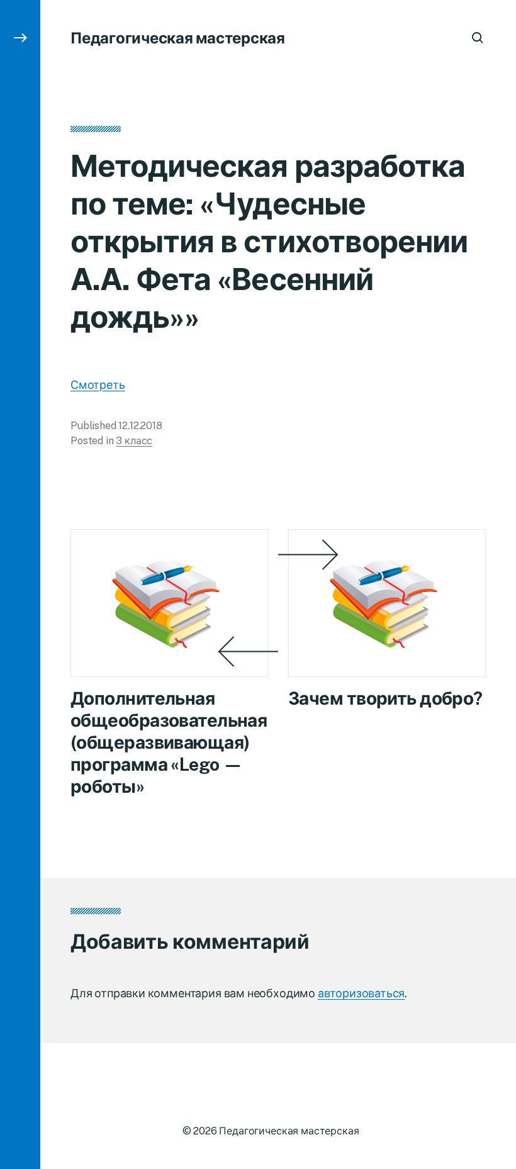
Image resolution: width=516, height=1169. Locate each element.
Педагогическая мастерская (177, 37)
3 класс (134, 441)
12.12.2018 (140, 426)
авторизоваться (361, 993)
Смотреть (97, 384)
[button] (20, 584)
